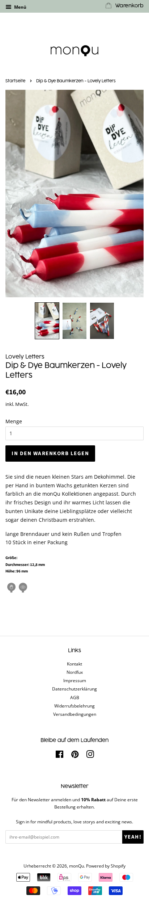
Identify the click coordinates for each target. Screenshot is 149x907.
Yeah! (133, 837)
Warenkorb (129, 6)
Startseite (15, 81)
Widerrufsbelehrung (74, 706)
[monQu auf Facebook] (59, 756)
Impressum (74, 680)
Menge (13, 421)
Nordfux (75, 672)
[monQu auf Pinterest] (75, 756)
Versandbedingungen (74, 714)
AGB (74, 697)
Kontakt (74, 664)
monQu (76, 866)
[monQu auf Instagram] (90, 756)
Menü (19, 7)
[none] (47, 320)
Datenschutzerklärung (74, 689)
